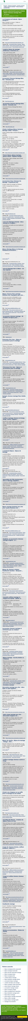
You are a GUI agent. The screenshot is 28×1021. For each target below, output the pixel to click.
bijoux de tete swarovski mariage (12, 972)
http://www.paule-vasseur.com (12, 813)
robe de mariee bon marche (8, 954)
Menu (25, 1)
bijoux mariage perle (9, 976)
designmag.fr (9, 337)
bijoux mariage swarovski (10, 970)
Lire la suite (5, 39)
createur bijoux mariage (10, 977)
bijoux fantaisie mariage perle (18, 46)
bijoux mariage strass (9, 974)
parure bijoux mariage (19, 266)
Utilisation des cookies (19, 1007)
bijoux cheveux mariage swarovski (16, 590)
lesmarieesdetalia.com (11, 951)
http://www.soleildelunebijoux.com (12, 308)
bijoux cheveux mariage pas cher (15, 309)
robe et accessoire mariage (16, 653)
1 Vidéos (11, 15)
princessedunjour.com (10, 360)
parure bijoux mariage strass (11, 986)
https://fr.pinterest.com (10, 213)
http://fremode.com (9, 101)
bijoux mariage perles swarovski (16, 71)
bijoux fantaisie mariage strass (12, 979)
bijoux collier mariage (7, 73)
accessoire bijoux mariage (15, 44)
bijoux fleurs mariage (16, 757)
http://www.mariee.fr (10, 620)
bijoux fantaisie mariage (17, 264)
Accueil (3, 1006)
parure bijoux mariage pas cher (18, 533)
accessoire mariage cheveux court (16, 215)
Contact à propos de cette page (10, 1008)
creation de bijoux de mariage (9, 474)
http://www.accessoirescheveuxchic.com (15, 784)
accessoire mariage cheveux (15, 361)
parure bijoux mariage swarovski (12, 996)
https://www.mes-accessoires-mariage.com (15, 152)
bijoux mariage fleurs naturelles (16, 843)
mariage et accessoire (10, 1001)
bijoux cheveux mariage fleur (19, 73)
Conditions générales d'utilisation (11, 1007)
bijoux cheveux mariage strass (9, 390)
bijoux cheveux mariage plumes (17, 447)
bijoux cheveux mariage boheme (15, 532)
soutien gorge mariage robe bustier (16, 952)
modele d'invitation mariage (12, 684)
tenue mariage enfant (7, 817)
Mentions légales (10, 1006)
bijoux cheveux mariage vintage (16, 45)
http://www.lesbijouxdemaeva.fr (12, 410)
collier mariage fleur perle (14, 754)
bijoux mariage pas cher (7, 311)
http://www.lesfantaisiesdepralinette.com (14, 42)
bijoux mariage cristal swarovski (9, 74)
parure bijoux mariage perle (7, 266)
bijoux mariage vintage (17, 755)
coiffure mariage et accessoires (14, 218)
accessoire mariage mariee (13, 955)
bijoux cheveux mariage (20, 364)
